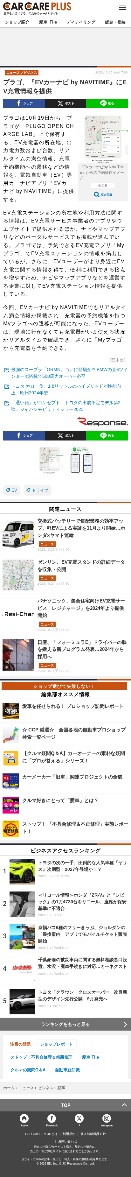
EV (14, 490)
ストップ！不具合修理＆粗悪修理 (41, 1057)
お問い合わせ (67, 1141)
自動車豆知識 (67, 1070)
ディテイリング (80, 22)
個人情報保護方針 (93, 1134)
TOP (65, 1105)
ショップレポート (56, 1044)
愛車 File (48, 22)
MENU (122, 7)
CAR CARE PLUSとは (41, 1134)
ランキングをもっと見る (65, 1024)
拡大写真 (106, 194)
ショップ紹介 (17, 22)
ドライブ (40, 490)
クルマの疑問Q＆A (27, 1070)
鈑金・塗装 (115, 22)
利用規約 (69, 1134)
